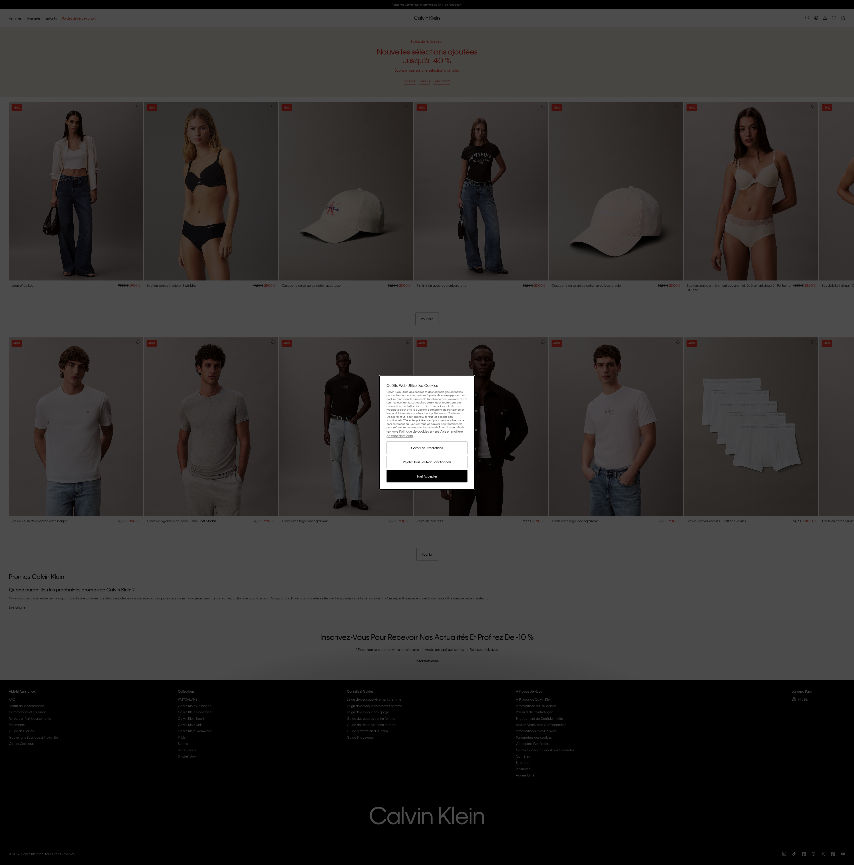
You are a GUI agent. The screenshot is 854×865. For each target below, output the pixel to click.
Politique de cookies (414, 431)
